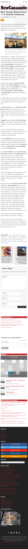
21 (21, 369)
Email (5, 298)
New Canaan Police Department (10, 477)
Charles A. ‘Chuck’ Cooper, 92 (6, 327)
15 (25, 366)
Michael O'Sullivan (6, 239)
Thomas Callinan (22, 241)
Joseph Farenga (12, 236)
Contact (3, 438)
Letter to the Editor (4, 407)
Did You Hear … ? (4, 408)
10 (6, 366)
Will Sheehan (5, 243)
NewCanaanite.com (5, 2)
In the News (4, 436)
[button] (23, 2)
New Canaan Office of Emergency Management (10, 485)
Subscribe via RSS (15, 456)
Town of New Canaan (7, 468)
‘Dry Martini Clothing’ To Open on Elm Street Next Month (11, 320)
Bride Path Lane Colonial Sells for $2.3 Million (9, 319)
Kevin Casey (4, 238)
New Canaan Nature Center (8, 488)
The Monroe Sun (5, 506)
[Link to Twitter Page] (11, 532)
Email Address (13, 342)
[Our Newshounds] (10, 517)
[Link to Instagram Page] (17, 532)
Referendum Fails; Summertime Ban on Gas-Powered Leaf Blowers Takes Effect (13, 419)
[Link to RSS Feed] (19, 532)
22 (25, 369)
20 (17, 369)
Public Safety (17, 235)
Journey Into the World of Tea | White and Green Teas (15, 381)
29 (25, 372)
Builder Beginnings (10, 392)
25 (10, 372)
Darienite (3, 499)
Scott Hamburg (12, 241)
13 (17, 366)
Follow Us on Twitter (15, 447)
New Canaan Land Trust (7, 482)
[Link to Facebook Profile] (9, 532)
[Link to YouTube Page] (14, 532)
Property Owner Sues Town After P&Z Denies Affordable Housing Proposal (14, 402)
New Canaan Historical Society (9, 491)
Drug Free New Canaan (7, 493)
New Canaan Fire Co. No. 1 (8, 480)
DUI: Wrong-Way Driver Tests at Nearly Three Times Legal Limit (12, 421)
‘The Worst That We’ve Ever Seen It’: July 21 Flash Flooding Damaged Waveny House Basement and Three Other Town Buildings (13, 413)
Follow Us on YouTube (15, 450)
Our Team (3, 434)
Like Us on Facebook (15, 444)
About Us (3, 431)
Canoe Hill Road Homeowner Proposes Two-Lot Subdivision (11, 322)
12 (13, 366)
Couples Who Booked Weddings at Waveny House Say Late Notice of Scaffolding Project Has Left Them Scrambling (13, 325)
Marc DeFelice (23, 238)
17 (6, 369)
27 (6, 361)
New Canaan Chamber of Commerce (11, 475)
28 (10, 361)
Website (4, 303)
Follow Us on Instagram (15, 453)
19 (13, 369)
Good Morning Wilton (7, 504)
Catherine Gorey (6, 17)
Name (5, 293)
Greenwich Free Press (7, 501)
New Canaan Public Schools (9, 470)
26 (13, 372)
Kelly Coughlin (22, 236)
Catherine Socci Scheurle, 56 (6, 410)
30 (17, 361)
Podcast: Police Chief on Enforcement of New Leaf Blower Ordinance (13, 423)
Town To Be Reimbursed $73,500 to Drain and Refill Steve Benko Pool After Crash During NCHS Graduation (13, 404)
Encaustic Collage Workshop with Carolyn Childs (15, 387)
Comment (4, 276)
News (10, 235)
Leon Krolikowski (13, 238)
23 (2, 372)
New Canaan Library (6, 473)
